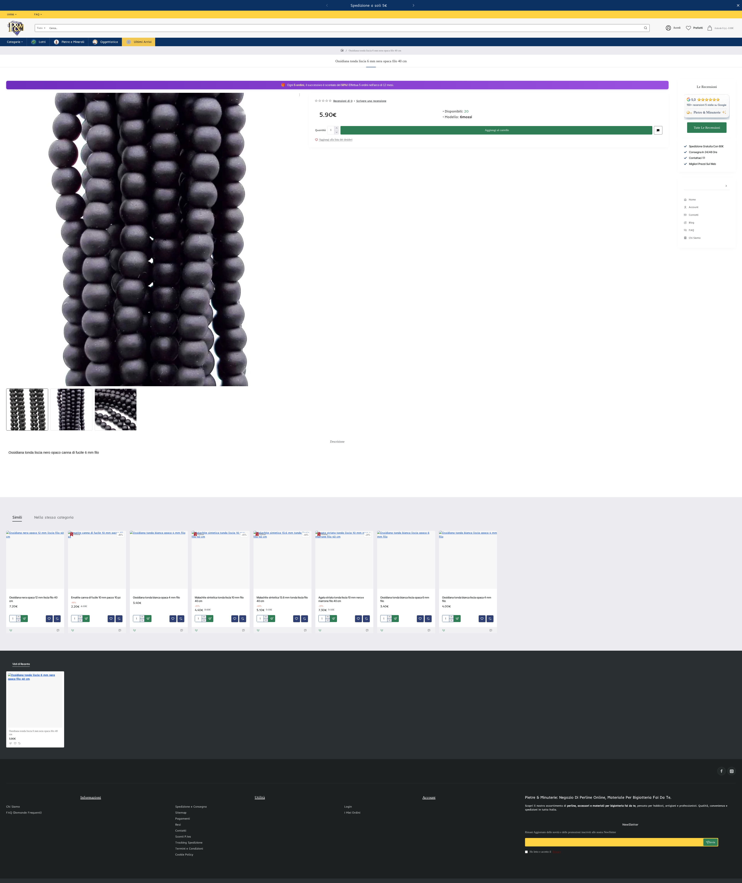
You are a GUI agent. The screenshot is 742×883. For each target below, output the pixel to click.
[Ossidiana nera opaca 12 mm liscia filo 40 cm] (35, 560)
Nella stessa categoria (53, 517)
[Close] (738, 5)
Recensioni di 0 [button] (342, 101)
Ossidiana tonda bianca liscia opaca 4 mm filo (466, 599)
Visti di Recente (21, 664)
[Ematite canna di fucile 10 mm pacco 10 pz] (97, 560)
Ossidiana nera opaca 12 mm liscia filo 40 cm (33, 599)
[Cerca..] (645, 28)
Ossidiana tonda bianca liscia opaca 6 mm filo (404, 599)
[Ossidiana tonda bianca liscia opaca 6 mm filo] (406, 560)
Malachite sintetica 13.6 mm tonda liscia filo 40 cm (282, 599)
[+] (336, 128)
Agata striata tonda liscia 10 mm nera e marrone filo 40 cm (341, 599)
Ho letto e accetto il (545, 851)
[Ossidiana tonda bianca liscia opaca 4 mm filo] (468, 560)
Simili (17, 517)
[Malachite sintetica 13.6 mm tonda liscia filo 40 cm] (282, 560)
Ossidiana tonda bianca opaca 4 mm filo (156, 597)
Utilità (260, 797)
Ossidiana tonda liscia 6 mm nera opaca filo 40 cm (33, 733)
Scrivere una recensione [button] (371, 101)
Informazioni (90, 797)
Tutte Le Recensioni (707, 127)
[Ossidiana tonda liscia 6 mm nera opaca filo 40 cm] (35, 700)
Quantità (320, 130)
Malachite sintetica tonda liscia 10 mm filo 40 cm (219, 599)
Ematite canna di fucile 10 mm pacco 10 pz (96, 597)
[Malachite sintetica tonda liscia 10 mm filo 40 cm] (221, 560)
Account (429, 797)
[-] (336, 132)
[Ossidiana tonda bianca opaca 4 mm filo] (159, 560)
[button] (413, 5)
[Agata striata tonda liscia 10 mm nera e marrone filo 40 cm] (344, 560)
